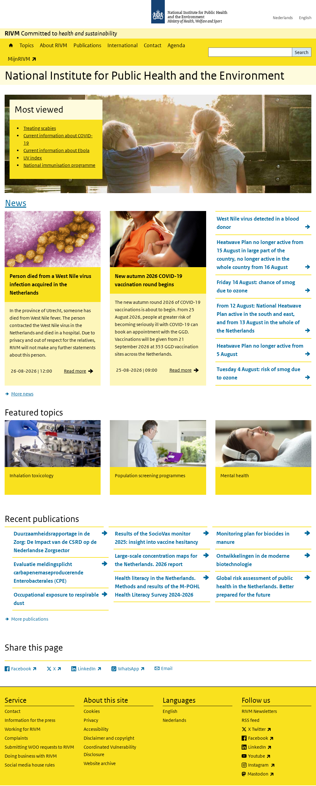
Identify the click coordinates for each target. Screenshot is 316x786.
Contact (152, 45)
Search (302, 52)
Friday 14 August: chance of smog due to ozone (256, 286)
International (122, 45)
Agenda (176, 45)
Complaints (16, 738)
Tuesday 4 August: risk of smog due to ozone (258, 373)
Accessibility (96, 729)
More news (22, 394)
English (305, 17)
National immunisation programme (59, 165)
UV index (32, 158)
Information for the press (30, 720)
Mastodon (276, 774)
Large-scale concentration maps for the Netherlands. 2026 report (156, 560)
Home (10, 45)
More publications (29, 619)
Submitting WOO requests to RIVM (39, 747)
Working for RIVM (22, 729)
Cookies (92, 711)
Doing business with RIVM (31, 756)
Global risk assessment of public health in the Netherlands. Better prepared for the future (255, 586)
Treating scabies (39, 128)
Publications (87, 45)
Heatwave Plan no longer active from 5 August (260, 350)
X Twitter (276, 729)
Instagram (277, 765)
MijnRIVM (24, 58)
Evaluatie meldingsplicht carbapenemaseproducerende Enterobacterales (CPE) (48, 572)
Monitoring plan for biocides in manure (252, 537)
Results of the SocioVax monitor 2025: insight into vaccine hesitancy (156, 537)
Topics (26, 45)
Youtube (275, 756)
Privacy (91, 720)
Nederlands (283, 17)
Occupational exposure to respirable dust (56, 598)
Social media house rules (30, 765)
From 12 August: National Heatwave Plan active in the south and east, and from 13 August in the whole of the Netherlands (259, 318)
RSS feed (251, 720)
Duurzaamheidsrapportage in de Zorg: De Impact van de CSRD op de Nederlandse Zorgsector (55, 542)
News (15, 203)
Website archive (100, 763)
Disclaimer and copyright (109, 738)
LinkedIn (276, 747)
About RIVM (53, 45)
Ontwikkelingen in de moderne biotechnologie (252, 560)
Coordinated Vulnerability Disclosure (110, 750)
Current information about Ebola (56, 150)
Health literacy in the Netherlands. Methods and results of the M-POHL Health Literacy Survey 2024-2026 (157, 586)
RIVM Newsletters (259, 711)
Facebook (277, 738)
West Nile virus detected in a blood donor (258, 222)
